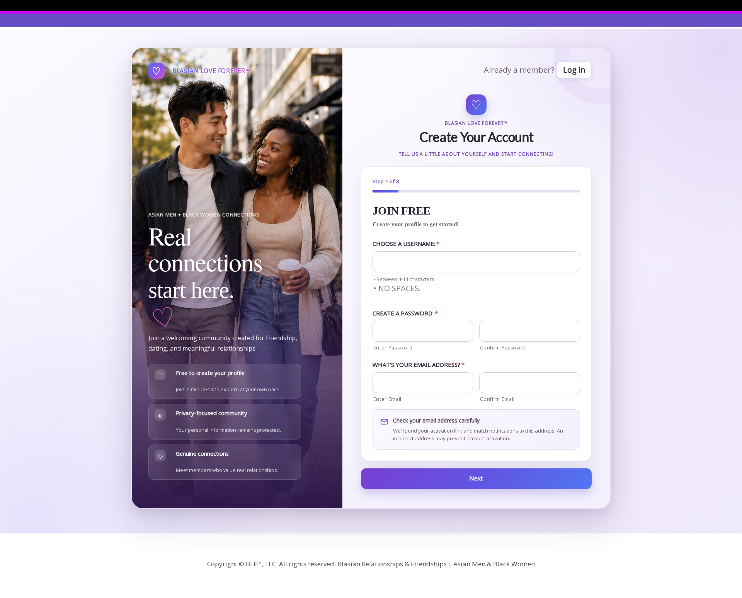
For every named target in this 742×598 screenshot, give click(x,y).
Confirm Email (497, 399)
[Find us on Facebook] (552, 5)
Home (194, 20)
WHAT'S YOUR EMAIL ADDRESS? (419, 364)
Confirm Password (503, 347)
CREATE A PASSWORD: (405, 313)
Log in (574, 70)
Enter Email (387, 399)
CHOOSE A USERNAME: (406, 243)
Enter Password (393, 347)
